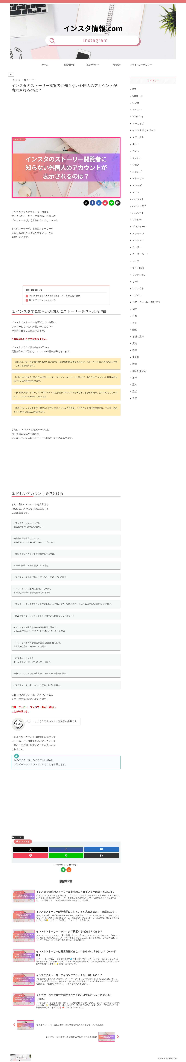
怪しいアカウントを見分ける (42, 300)
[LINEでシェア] (111, 203)
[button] (118, 203)
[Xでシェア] (86, 203)
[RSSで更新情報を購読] (68, 869)
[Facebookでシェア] (92, 203)
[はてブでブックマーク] (99, 203)
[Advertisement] (66, 114)
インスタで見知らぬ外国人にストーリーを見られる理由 (54, 296)
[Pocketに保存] (105, 203)
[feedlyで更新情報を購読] (63, 869)
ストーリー (19, 837)
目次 (32, 290)
